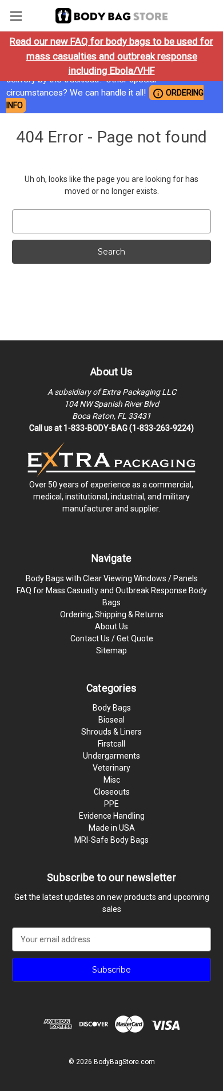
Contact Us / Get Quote (111, 638)
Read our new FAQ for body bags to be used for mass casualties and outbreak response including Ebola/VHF (111, 55)
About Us (111, 626)
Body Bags (112, 707)
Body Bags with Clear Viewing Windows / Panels (112, 578)
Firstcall (111, 743)
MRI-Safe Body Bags (111, 839)
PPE (111, 803)
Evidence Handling (112, 815)
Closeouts (112, 791)
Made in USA (112, 827)
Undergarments (111, 755)
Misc (111, 779)
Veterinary (111, 767)
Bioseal (111, 719)
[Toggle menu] (15, 15)
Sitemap (111, 650)
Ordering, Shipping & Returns (112, 614)
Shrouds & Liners (111, 731)
